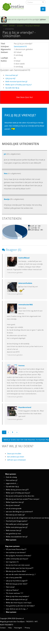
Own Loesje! (10, 587)
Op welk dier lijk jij (12, 88)
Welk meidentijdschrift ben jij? (16, 599)
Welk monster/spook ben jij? (16, 81)
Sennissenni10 (20, 46)
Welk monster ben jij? (13, 530)
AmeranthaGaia (25, 283)
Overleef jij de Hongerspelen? (16, 521)
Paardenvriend (24, 407)
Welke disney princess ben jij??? (17, 490)
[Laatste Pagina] (17, 432)
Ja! (5, 154)
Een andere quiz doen (15, 456)
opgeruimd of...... (12, 483)
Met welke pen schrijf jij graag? (17, 524)
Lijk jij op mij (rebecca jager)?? (16, 581)
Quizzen (20, 26)
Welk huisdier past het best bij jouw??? (19, 568)
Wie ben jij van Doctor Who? (16, 571)
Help (10, 628)
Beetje (7, 199)
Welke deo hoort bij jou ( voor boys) (18, 602)
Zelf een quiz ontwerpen (16, 460)
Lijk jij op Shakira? (12, 590)
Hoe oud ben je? (11, 75)
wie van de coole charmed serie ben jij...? (20, 574)
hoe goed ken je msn (13, 533)
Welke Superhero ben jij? (15, 502)
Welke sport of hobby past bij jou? (18, 84)
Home (5, 26)
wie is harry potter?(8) (14, 577)
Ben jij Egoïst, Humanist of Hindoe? (18, 555)
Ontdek (12, 26)
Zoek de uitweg (11, 477)
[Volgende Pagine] (12, 432)
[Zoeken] (43, 2)
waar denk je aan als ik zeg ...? (17, 609)
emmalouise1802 (25, 304)
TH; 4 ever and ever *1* (14, 593)
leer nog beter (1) (12, 562)
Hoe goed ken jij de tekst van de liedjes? (20, 606)
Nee (5, 173)
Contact (3, 628)
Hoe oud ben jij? (11, 480)
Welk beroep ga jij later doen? (16, 584)
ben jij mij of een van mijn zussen (18, 565)
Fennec (21, 365)
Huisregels (18, 628)
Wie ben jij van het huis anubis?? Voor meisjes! (22, 499)
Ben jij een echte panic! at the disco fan (20, 496)
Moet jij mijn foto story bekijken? (17, 596)
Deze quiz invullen (14, 453)
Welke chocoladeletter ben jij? (16, 537)
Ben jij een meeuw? (13, 505)
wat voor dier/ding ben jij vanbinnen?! (19, 511)
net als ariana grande (13, 508)
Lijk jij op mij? (10, 78)
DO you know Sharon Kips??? (16, 549)
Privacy (27, 628)
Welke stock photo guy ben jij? (16, 527)
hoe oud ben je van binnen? (16, 552)
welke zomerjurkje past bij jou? (17, 559)
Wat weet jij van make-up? (15, 515)
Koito (9, 19)
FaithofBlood (23, 258)
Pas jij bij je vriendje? (32, 26)
